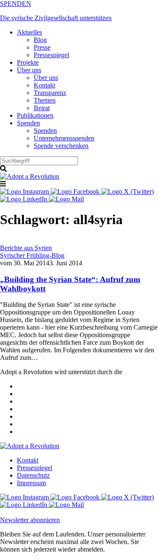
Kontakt (44, 85)
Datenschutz (33, 475)
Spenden (28, 123)
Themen (45, 100)
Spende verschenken (61, 145)
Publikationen (35, 115)
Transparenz (50, 92)
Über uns (29, 70)
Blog (40, 39)
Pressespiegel (51, 54)
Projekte (28, 62)
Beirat (42, 107)
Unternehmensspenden (64, 138)
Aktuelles (29, 32)
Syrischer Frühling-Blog (32, 255)
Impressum (31, 482)
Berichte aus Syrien (26, 247)
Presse (42, 47)
